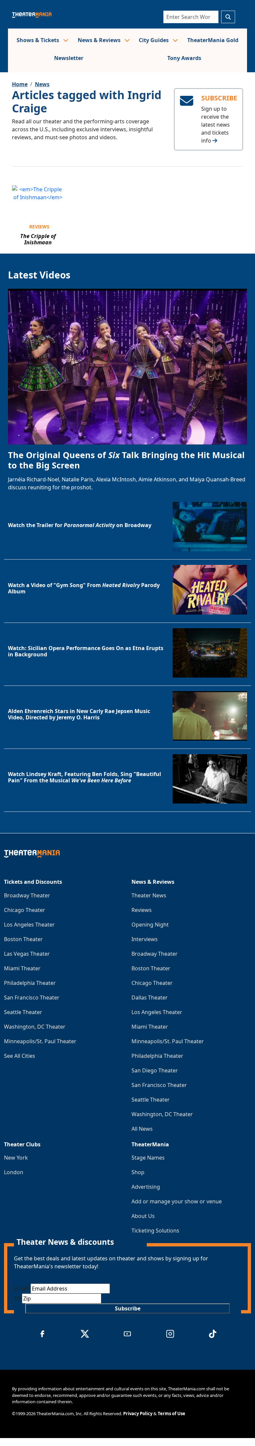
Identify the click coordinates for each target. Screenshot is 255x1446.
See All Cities (19, 1055)
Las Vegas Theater (27, 953)
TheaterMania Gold (212, 40)
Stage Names (148, 1157)
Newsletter (68, 58)
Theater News (148, 895)
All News (142, 1128)
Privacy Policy (137, 1413)
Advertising (145, 1186)
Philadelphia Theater (30, 983)
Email (22, 1288)
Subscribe (127, 1308)
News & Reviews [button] (100, 40)
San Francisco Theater (31, 997)
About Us (143, 1216)
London (13, 1172)
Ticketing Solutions (155, 1230)
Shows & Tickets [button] (38, 40)
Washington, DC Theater (34, 1026)
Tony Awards (184, 58)
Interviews (144, 939)
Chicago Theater (24, 910)
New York (16, 1157)
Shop (137, 1172)
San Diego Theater (154, 1070)
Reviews (39, 226)
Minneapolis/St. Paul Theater (40, 1041)
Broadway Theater (27, 895)
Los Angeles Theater (29, 924)
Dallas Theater (149, 997)
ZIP (18, 1298)
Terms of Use (171, 1413)
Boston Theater (23, 939)
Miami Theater (22, 968)
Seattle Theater (23, 1012)
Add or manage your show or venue (176, 1201)
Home (20, 84)
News (42, 84)
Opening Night (150, 924)
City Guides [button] (154, 40)
